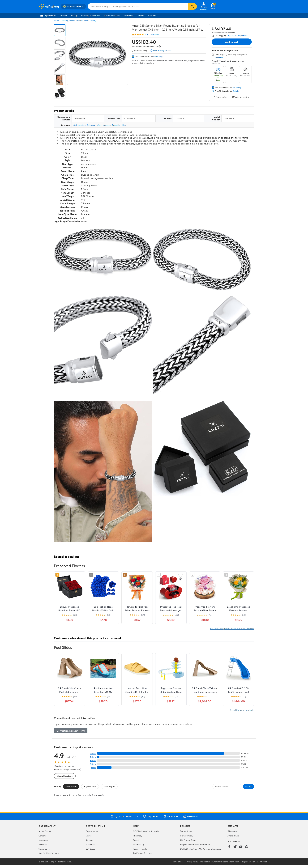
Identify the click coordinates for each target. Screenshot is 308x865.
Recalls (136, 840)
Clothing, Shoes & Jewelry (71, 20)
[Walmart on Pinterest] (246, 847)
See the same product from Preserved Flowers (232, 628)
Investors (42, 844)
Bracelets (116, 125)
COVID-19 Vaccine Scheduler (146, 831)
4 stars (93, 757)
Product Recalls (140, 848)
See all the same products (242, 710)
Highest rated (90, 786)
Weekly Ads (192, 816)
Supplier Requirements (48, 853)
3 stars (93, 760)
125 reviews (154, 34)
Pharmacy (128, 15)
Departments (50, 15)
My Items (152, 15)
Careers (140, 15)
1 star (93, 767)
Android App (233, 835)
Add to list (222, 97)
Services (63, 15)
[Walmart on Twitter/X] (235, 847)
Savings (74, 15)
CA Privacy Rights (188, 840)
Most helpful (109, 786)
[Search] (192, 6)
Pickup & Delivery (112, 15)
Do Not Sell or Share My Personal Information (200, 848)
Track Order (172, 816)
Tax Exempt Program (142, 853)
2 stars (93, 764)
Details (236, 91)
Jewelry (93, 20)
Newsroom (43, 840)
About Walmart (45, 831)
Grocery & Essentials (90, 15)
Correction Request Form (70, 730)
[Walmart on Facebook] (229, 847)
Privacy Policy (186, 835)
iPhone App (232, 831)
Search (248, 786)
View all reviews (65, 775)
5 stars (93, 753)
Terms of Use (186, 831)
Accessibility (138, 844)
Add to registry (242, 97)
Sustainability (44, 848)
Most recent (71, 786)
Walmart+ (90, 844)
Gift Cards (90, 848)
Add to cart (231, 42)
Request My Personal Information (195, 844)
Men (86, 20)
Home (56, 20)
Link (124, 125)
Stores (88, 835)
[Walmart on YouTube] (241, 847)
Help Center (152, 816)
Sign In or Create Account (126, 816)
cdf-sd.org (158, 56)
